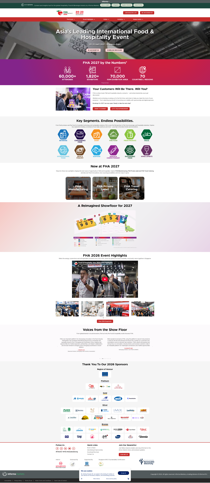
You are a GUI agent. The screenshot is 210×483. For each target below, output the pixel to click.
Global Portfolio (138, 5)
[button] (71, 19)
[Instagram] (61, 448)
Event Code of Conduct (60, 480)
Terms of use (28, 480)
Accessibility (8, 480)
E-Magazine (116, 5)
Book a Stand (91, 448)
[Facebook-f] (57, 448)
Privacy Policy (18, 480)
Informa (105, 1)
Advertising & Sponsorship (95, 450)
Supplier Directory (126, 5)
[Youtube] (69, 448)
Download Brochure (93, 452)
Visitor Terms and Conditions (43, 480)
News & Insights (105, 5)
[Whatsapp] (73, 448)
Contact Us (90, 454)
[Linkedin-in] (65, 448)
